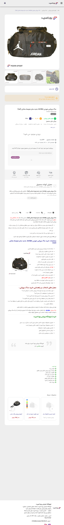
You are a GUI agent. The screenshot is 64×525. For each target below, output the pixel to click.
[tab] (50, 212)
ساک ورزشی (44, 10)
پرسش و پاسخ (15, 213)
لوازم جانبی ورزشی (52, 10)
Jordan (48, 310)
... (53, 127)
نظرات (27, 213)
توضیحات (49, 213)
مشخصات (38, 213)
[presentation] (8, 42)
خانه (58, 10)
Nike (26, 118)
